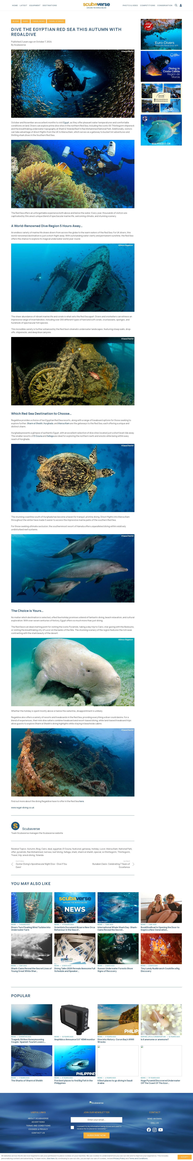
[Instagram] (155, 1130)
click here (51, 1158)
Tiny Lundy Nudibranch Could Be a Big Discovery (160, 969)
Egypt (66, 122)
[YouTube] (160, 1130)
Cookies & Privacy (38, 1129)
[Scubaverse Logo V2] (96, 5)
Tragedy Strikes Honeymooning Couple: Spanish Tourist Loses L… (28, 1040)
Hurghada (48, 423)
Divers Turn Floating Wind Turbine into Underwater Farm (31, 928)
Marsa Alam (64, 423)
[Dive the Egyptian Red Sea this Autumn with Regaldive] (72, 51)
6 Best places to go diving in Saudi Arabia (115, 1082)
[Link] (181, 5)
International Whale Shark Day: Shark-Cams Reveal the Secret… (117, 928)
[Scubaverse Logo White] (96, 1102)
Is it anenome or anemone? (155, 1039)
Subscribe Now (96, 1135)
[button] (58, 5)
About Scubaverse (38, 1118)
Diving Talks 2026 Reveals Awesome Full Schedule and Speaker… (74, 969)
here (81, 801)
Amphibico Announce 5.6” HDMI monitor (74, 1039)
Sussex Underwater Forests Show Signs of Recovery (115, 969)
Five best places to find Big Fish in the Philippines (73, 1082)
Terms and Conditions (38, 1125)
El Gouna (38, 436)
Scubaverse (20, 44)
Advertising (38, 1122)
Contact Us (38, 1133)
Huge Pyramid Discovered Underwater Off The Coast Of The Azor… (160, 1082)
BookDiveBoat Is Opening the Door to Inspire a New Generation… (160, 928)
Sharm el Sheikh (35, 423)
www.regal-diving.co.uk (22, 807)
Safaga (50, 436)
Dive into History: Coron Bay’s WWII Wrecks (116, 1040)
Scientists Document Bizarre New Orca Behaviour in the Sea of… (74, 928)
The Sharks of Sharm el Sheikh (27, 1080)
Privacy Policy (119, 1158)
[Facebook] (149, 1130)
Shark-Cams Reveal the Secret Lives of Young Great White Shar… (31, 969)
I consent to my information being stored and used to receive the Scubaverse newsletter (99, 1127)
